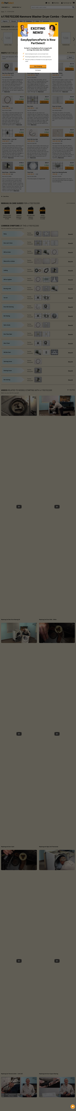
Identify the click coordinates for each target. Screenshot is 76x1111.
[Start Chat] (73, 1107)
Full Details (38, 70)
